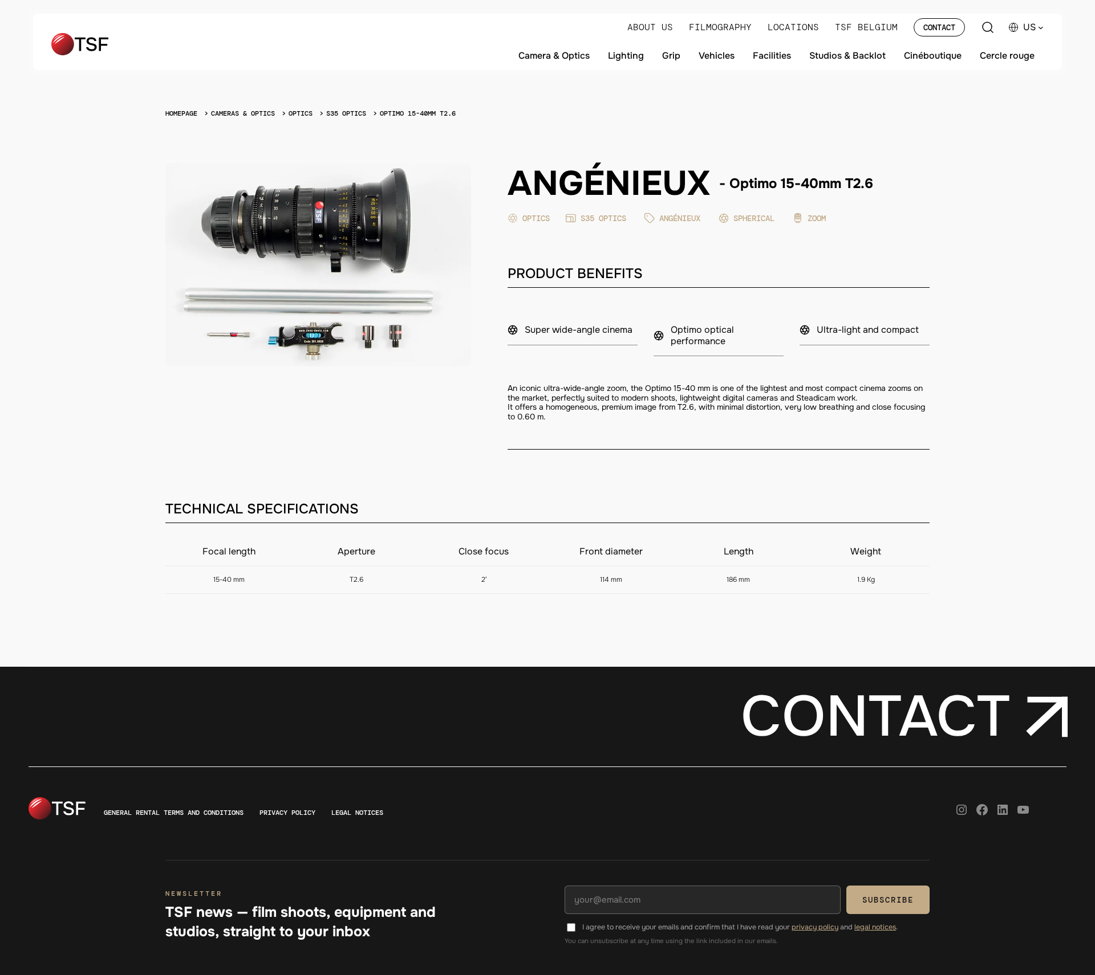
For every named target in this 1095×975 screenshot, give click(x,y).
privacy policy (815, 927)
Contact (939, 27)
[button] (1033, 27)
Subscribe (888, 900)
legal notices (875, 927)
